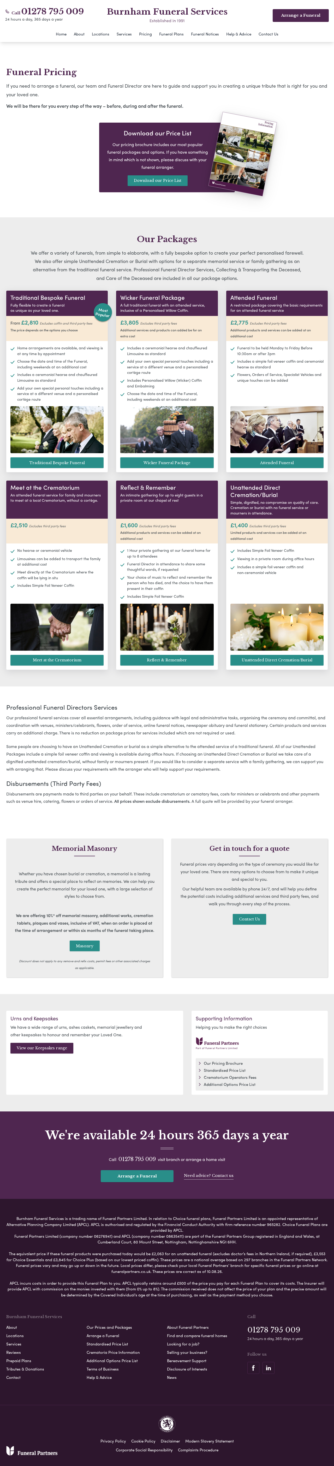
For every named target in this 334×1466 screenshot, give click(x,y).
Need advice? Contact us (209, 1175)
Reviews (13, 1352)
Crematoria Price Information (113, 1352)
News (172, 1377)
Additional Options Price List (229, 1084)
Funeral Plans (171, 34)
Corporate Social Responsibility (144, 1450)
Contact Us (268, 34)
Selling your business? (187, 1352)
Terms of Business (103, 1369)
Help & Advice (238, 34)
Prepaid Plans (18, 1360)
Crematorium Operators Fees (230, 1077)
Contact (13, 1377)
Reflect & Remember (167, 660)
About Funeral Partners (188, 1327)
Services (124, 34)
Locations (100, 34)
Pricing (145, 34)
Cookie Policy (143, 1441)
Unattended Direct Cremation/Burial (277, 660)
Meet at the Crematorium (57, 660)
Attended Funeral (277, 462)
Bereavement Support (186, 1360)
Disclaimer (170, 1441)
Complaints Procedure (198, 1450)
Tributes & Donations (25, 1369)
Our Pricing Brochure (223, 1063)
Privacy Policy (113, 1441)
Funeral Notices (205, 34)
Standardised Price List (225, 1070)
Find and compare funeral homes (197, 1335)
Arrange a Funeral (137, 1176)
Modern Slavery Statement (209, 1441)
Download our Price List (157, 180)
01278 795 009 (52, 11)
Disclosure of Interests (187, 1369)
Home (61, 34)
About (79, 34)
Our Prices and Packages (109, 1327)
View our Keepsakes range (42, 1048)
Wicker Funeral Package (167, 462)
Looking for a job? (183, 1344)
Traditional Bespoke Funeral (57, 462)
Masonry (84, 946)
